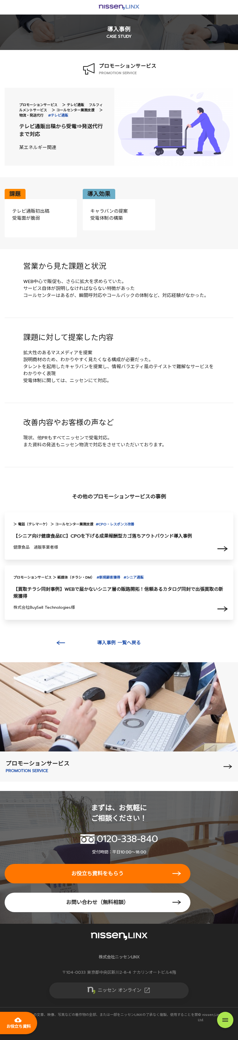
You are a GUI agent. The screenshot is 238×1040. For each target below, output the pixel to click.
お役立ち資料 (18, 1023)
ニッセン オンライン (124, 990)
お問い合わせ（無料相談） (97, 902)
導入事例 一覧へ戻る (119, 642)
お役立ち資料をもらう (97, 873)
